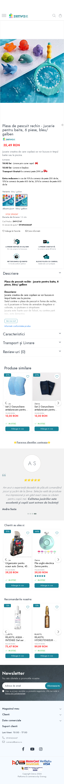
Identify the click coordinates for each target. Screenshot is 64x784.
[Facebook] (23, 749)
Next (61, 74)
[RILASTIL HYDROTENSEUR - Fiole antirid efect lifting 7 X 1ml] (46, 617)
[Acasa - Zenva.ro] (18, 16)
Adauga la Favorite (12, 231)
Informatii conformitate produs (17, 326)
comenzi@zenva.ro (14, 742)
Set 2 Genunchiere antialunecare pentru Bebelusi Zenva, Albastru (15, 408)
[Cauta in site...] (54, 16)
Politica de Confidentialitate (15, 693)
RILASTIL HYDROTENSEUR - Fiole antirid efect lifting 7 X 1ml (46, 639)
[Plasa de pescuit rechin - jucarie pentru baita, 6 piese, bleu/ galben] (32, 71)
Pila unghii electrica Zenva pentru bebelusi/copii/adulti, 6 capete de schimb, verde (46, 565)
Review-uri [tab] (14, 352)
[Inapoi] (61, 125)
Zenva (37, 403)
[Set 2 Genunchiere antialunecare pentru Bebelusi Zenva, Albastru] (17, 387)
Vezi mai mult (11, 321)
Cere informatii (33, 231)
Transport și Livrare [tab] (18, 343)
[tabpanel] (32, 71)
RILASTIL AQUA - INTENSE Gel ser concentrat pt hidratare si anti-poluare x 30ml (16, 639)
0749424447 (12, 738)
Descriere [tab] (10, 273)
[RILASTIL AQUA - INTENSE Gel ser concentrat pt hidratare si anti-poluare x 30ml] (17, 617)
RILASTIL (9, 634)
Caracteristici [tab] (14, 334)
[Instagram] (40, 749)
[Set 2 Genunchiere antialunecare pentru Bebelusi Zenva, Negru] (46, 387)
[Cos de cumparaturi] (60, 16)
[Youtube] (32, 749)
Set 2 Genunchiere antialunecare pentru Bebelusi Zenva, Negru (46, 408)
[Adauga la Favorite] (27, 376)
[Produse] (4, 15)
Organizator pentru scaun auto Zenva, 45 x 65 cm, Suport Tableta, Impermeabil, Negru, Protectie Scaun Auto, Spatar (17, 565)
